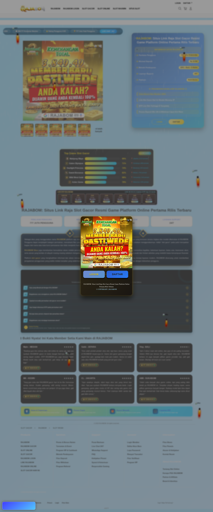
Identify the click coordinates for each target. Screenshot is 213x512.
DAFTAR (117, 274)
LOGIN (94, 274)
